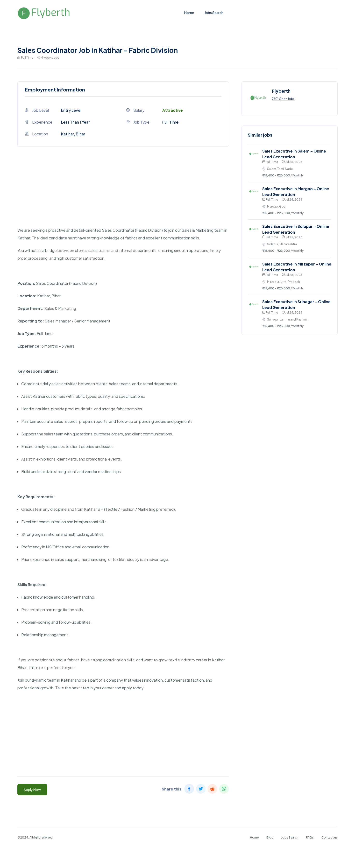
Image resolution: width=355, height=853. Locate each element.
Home (189, 12)
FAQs (310, 837)
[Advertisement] (123, 192)
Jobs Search (214, 12)
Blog (269, 837)
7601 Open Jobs (283, 99)
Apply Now (32, 789)
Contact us (329, 837)
